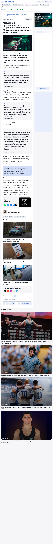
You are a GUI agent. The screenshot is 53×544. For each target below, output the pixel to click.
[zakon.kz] (9, 1)
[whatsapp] (5, 205)
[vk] (13, 205)
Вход (31, 295)
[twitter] (16, 205)
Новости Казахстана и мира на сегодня (11, 14)
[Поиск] (50, 2)
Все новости (24, 14)
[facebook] (11, 205)
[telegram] (8, 205)
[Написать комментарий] (17, 300)
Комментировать (26, 303)
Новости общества (7, 15)
